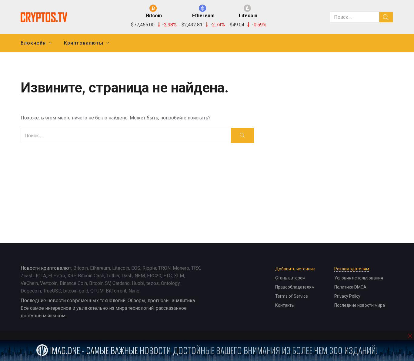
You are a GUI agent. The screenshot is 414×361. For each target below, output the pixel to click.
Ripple (149, 268)
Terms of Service (291, 296)
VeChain (29, 283)
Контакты (285, 305)
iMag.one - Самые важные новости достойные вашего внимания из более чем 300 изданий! (213, 350)
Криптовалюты (83, 43)
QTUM (97, 291)
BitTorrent (116, 291)
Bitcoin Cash (91, 276)
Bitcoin (80, 268)
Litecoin (120, 268)
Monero (181, 268)
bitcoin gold (75, 291)
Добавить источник (295, 268)
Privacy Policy (347, 296)
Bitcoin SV (99, 283)
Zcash (27, 276)
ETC (167, 276)
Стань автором (290, 278)
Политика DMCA (350, 287)
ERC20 (154, 276)
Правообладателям (295, 287)
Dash (127, 276)
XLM (179, 276)
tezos (152, 283)
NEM (140, 276)
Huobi (138, 283)
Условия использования (358, 278)
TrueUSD (52, 291)
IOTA (41, 276)
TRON (164, 268)
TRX (195, 268)
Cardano (121, 283)
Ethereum (100, 268)
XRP (71, 276)
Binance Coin (73, 283)
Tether (112, 276)
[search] (386, 17)
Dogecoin (31, 291)
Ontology (170, 283)
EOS (135, 268)
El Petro (56, 276)
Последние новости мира (359, 305)
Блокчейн (33, 43)
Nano (134, 291)
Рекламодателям (351, 268)
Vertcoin (49, 283)
